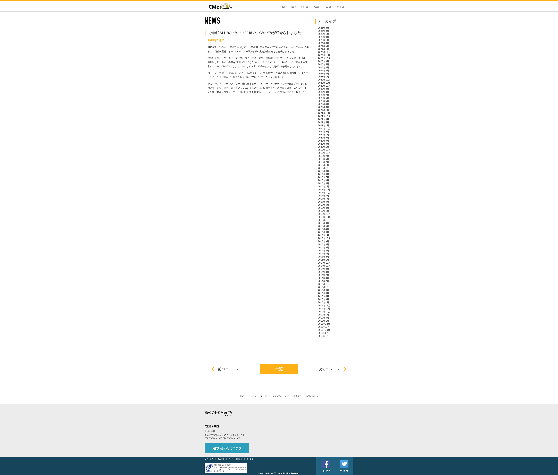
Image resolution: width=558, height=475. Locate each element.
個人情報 (220, 459)
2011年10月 (324, 330)
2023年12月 (324, 52)
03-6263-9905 (215, 438)
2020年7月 (323, 134)
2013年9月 (323, 290)
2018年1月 (323, 186)
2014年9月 (323, 269)
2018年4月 (323, 183)
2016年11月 (324, 217)
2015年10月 (324, 238)
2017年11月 (324, 189)
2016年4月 (323, 229)
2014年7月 (323, 275)
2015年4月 (323, 250)
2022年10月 (324, 86)
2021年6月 (323, 119)
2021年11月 (324, 113)
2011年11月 (324, 327)
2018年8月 (323, 174)
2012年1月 (323, 321)
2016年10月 (324, 220)
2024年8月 (323, 43)
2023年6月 (323, 61)
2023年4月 (323, 67)
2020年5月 (323, 140)
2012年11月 (324, 308)
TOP (242, 396)
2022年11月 (324, 83)
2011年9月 (323, 333)
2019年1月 (323, 165)
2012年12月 (324, 305)
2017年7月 (323, 198)
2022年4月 (323, 104)
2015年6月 (323, 244)
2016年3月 (323, 232)
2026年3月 (323, 28)
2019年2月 (323, 162)
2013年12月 (324, 284)
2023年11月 (324, 55)
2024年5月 (323, 46)
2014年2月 (323, 281)
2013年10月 (324, 287)
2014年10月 (324, 266)
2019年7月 (323, 156)
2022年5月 (323, 101)
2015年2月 (323, 256)
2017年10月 (324, 192)
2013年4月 (323, 296)
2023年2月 (323, 73)
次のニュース (329, 369)
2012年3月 (323, 317)
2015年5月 (323, 247)
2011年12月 (324, 324)
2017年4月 (323, 208)
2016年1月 (323, 235)
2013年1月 (323, 302)
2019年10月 (324, 153)
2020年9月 (323, 131)
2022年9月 (323, 89)
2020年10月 (324, 128)
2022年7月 (323, 95)
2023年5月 (323, 64)
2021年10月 (324, 116)
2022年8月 (323, 92)
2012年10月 (324, 311)
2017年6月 (323, 202)
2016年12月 (324, 214)
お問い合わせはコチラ (226, 448)
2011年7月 (323, 336)
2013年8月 (323, 293)
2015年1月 (323, 259)
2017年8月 (323, 195)
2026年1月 (323, 34)
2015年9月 (323, 241)
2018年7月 (323, 177)
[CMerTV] (220, 8)
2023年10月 (324, 58)
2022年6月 (323, 98)
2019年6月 (323, 159)
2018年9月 (323, 171)
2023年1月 (323, 76)
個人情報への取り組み (222, 465)
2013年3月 (323, 299)
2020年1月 (323, 147)
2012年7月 (323, 314)
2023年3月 (323, 70)
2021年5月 (323, 122)
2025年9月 (323, 37)
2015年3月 (323, 253)
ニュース (252, 396)
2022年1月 (323, 110)
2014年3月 (323, 278)
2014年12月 (324, 263)
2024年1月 (323, 49)
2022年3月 (323, 107)
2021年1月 (323, 125)
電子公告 (249, 459)
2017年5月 (323, 205)
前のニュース (228, 369)
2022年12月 (324, 79)
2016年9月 (323, 223)
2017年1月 (323, 211)
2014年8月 (323, 272)
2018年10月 (324, 168)
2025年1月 (323, 40)
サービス (265, 396)
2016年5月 (323, 226)
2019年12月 (324, 150)
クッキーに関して (235, 459)
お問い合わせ (312, 396)
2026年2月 (323, 31)
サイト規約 (209, 459)
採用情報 (298, 396)
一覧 (279, 369)
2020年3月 (323, 144)
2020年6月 (323, 137)
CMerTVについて (281, 396)
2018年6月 (323, 180)
